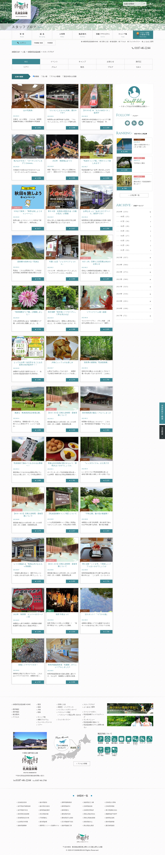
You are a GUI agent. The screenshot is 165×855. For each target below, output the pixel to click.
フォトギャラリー (134, 41)
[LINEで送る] (127, 123)
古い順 (45, 76)
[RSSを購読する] (134, 123)
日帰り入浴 (104, 41)
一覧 (23, 52)
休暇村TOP (16, 52)
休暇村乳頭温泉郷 (34, 52)
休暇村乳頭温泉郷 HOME (90, 41)
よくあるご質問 (148, 41)
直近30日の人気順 (70, 76)
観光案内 (114, 41)
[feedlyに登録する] (140, 123)
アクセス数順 (55, 76)
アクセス (123, 41)
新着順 (36, 76)
